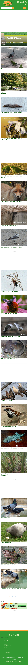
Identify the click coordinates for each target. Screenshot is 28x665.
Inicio (2, 29)
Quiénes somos (7, 652)
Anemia (5, 647)
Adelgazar (6, 640)
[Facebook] (9, 635)
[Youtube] (11, 635)
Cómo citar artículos (8, 654)
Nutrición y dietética (8, 638)
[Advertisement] (14, 21)
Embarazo (6, 648)
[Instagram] (16, 635)
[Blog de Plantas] (18, 635)
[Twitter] (13, 635)
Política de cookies (14, 663)
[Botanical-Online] (7, 3)
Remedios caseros (7, 645)
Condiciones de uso (9, 661)
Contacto (5, 651)
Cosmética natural (7, 642)
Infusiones (6, 644)
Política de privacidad (18, 661)
